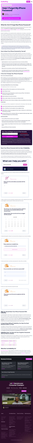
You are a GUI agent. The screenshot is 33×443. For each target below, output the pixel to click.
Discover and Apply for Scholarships (12, 422)
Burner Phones (3, 432)
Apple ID (3, 344)
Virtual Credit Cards (4, 435)
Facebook (10, 340)
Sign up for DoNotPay (10, 136)
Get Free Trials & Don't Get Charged (4, 436)
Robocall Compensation (4, 427)
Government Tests (27, 421)
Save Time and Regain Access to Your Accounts (11, 18)
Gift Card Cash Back (12, 416)
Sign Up (28, 1)
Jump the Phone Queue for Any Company (12, 430)
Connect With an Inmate (28, 416)
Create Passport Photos (28, 428)
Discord (10, 344)
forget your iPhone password (6, 29)
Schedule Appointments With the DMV (28, 420)
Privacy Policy (23, 138)
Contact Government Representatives (28, 427)
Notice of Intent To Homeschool (27, 430)
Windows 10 (3, 342)
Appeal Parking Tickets (20, 416)
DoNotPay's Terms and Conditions (16, 138)
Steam (14, 340)
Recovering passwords (4, 350)
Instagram (14, 342)
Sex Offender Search (28, 431)
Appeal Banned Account (12, 436)
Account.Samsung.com (5, 340)
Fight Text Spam (3, 426)
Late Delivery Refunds (12, 431)
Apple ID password (26, 71)
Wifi (9, 342)
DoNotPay (4, 1)
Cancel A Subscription (12, 433)
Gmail (14, 344)
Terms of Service (3, 416)
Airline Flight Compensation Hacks (4, 433)
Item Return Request (12, 432)
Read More (3, 368)
